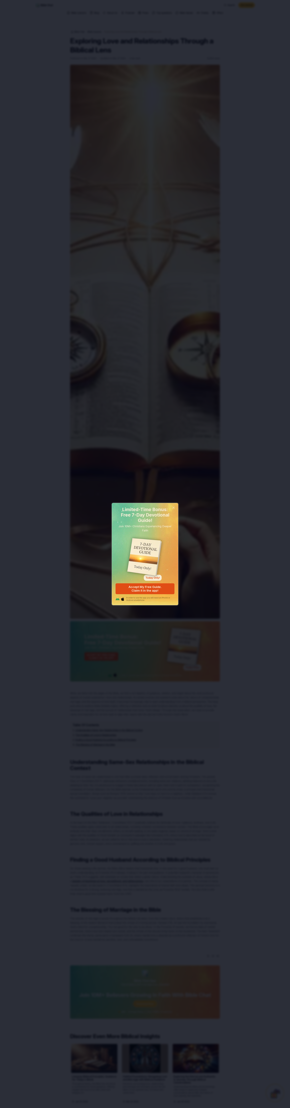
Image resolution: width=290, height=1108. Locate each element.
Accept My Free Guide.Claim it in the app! (145, 588)
